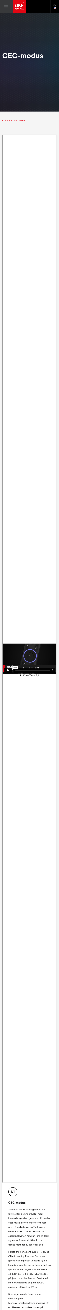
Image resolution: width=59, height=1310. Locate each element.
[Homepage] (19, 6)
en (56, 8)
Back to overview (15, 120)
